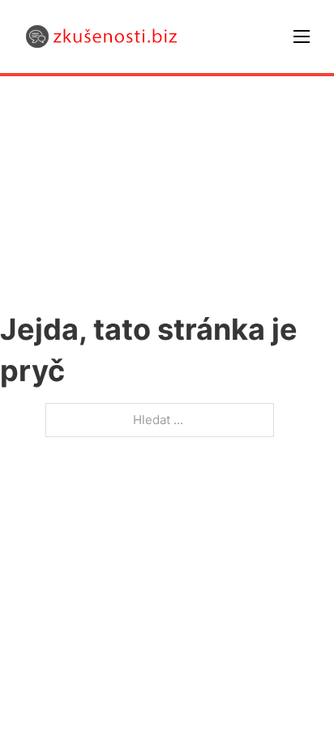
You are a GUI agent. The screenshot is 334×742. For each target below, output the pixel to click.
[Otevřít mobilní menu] (301, 36)
